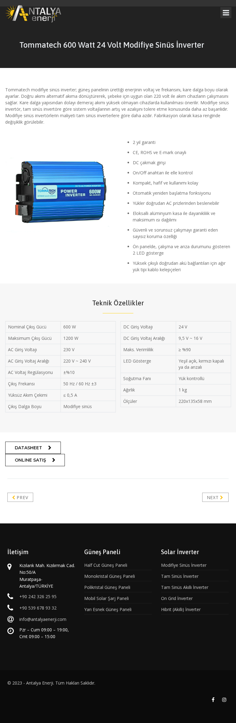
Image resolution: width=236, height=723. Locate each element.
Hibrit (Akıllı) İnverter (181, 609)
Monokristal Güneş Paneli (109, 576)
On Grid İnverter (177, 598)
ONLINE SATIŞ (30, 460)
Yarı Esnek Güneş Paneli (108, 609)
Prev (21, 497)
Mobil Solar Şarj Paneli (106, 598)
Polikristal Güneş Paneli (107, 587)
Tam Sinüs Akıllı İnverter (184, 587)
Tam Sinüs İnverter (180, 576)
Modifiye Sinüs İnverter (183, 565)
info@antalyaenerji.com (42, 619)
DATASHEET (28, 448)
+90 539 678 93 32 (38, 608)
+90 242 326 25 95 (38, 596)
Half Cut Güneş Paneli (105, 565)
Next (213, 497)
